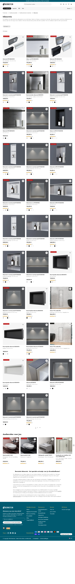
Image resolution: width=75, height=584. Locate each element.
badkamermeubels (17, 496)
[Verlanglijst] (69, 4)
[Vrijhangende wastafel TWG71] (46, 445)
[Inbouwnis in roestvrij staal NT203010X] (14, 404)
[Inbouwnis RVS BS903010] (14, 118)
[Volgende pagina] (40, 427)
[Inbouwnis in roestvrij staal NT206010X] (37, 226)
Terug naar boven (65, 534)
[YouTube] (15, 533)
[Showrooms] (61, 4)
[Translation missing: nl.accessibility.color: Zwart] (3, 66)
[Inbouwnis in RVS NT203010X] (61, 154)
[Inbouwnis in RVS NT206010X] (61, 190)
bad (18, 490)
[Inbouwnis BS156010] (37, 370)
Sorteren (6, 26)
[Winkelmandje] (71, 4)
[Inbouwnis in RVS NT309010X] (61, 226)
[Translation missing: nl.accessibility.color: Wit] (5, 66)
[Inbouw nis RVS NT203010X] (61, 118)
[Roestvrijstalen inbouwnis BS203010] (61, 262)
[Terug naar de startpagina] (8, 4)
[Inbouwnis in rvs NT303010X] (37, 190)
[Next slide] (73, 445)
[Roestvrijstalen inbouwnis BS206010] (14, 334)
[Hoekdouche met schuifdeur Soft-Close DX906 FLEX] (64, 445)
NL (71, 538)
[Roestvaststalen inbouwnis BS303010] (37, 82)
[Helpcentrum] (63, 4)
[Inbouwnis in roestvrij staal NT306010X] (14, 82)
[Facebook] (10, 533)
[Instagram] (8, 533)
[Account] (66, 4)
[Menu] (6, 573)
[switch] (4, 581)
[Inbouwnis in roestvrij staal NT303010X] (14, 190)
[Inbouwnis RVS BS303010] (61, 46)
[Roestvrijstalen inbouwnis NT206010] (37, 334)
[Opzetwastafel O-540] (11, 445)
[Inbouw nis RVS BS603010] (37, 46)
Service (68, 8)
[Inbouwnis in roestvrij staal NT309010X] (14, 154)
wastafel (59, 491)
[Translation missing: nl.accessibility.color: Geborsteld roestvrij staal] (7, 66)
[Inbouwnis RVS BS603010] (14, 46)
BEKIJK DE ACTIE (46, 0)
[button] (5, 64)
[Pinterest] (13, 533)
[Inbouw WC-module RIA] (61, 298)
